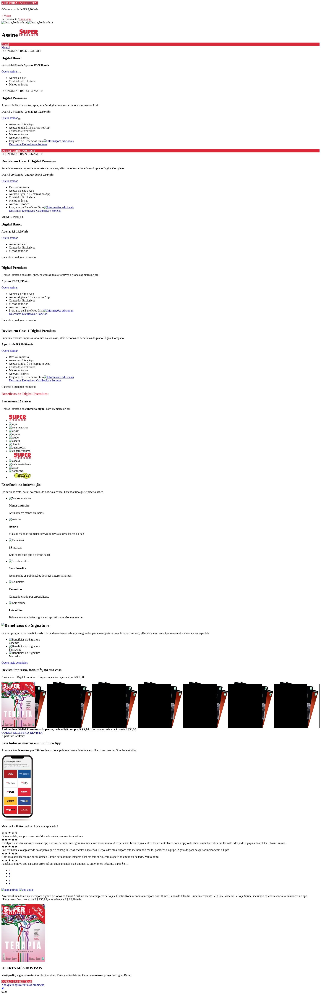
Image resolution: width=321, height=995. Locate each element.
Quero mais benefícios (14, 662)
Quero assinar (9, 71)
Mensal (5, 47)
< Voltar (6, 15)
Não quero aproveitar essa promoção (22, 984)
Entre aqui (25, 19)
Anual (5, 44)
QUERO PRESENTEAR (16, 981)
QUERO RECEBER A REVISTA (22, 732)
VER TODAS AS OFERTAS (19, 3)
